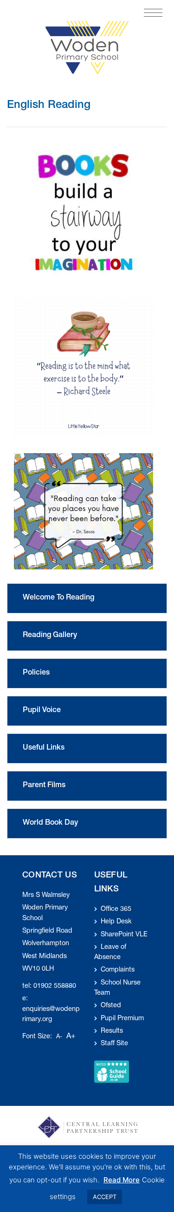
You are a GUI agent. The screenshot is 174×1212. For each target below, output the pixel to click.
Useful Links (43, 748)
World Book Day (50, 823)
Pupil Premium (122, 1019)
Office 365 (116, 909)
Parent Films (44, 785)
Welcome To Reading (58, 598)
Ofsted (111, 1006)
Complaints (118, 970)
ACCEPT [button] (104, 1196)
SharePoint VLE (124, 935)
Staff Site (114, 1044)
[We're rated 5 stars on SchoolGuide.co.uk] (111, 1071)
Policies (36, 673)
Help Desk (116, 922)
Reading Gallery (50, 635)
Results (112, 1031)
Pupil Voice (42, 710)
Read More (121, 1179)
